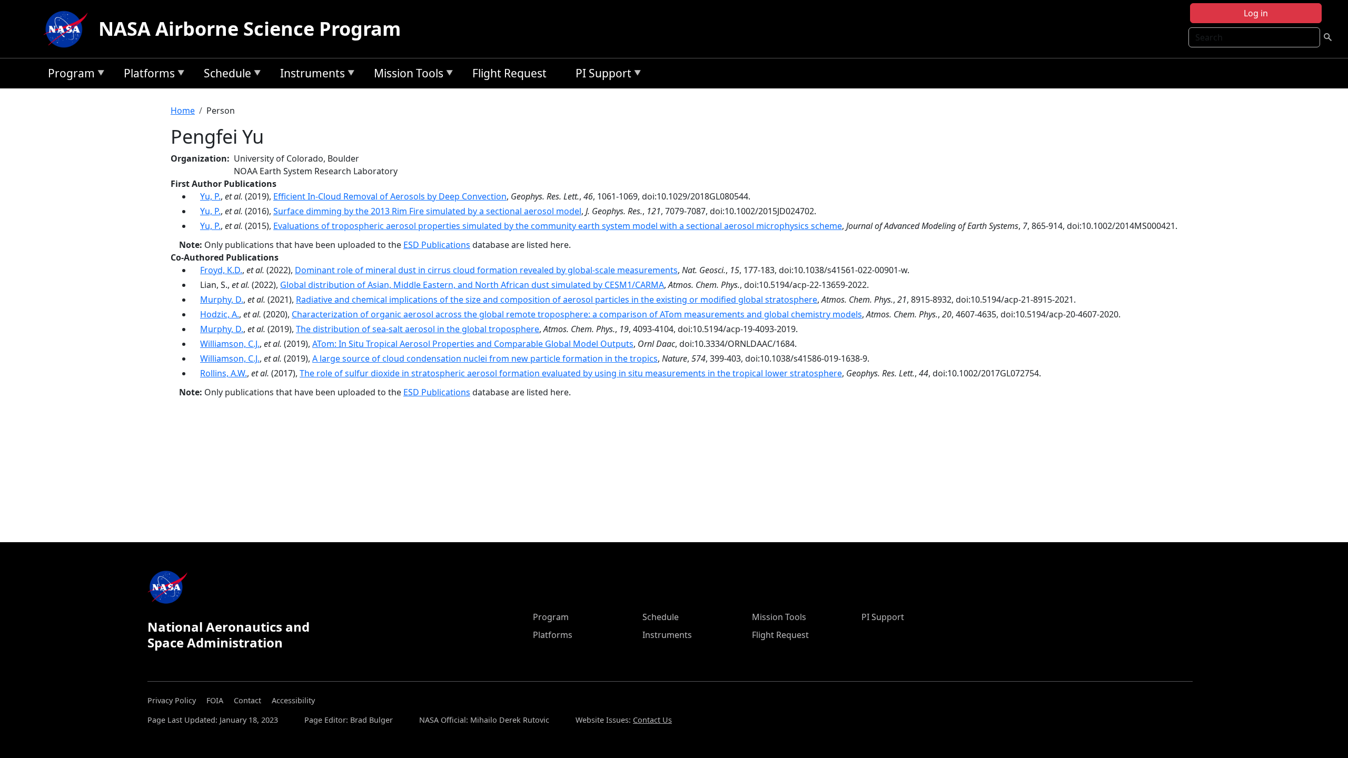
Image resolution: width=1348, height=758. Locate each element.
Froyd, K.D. (221, 270)
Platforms (146, 75)
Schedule (225, 75)
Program (69, 75)
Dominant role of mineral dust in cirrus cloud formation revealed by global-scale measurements (486, 270)
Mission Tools (406, 75)
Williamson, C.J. (230, 344)
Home (183, 110)
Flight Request (509, 73)
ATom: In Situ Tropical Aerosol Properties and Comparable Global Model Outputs (472, 344)
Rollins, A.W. (223, 373)
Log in (1256, 13)
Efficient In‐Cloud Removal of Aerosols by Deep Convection (390, 196)
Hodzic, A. (219, 314)
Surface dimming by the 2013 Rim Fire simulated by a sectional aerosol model (427, 211)
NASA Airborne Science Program (249, 29)
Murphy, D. (221, 299)
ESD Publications (436, 245)
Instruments (310, 75)
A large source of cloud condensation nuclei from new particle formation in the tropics (485, 358)
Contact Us (652, 720)
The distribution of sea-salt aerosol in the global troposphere (417, 329)
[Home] (67, 29)
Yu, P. (210, 196)
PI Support (600, 75)
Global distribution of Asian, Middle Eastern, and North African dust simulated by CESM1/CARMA (472, 285)
